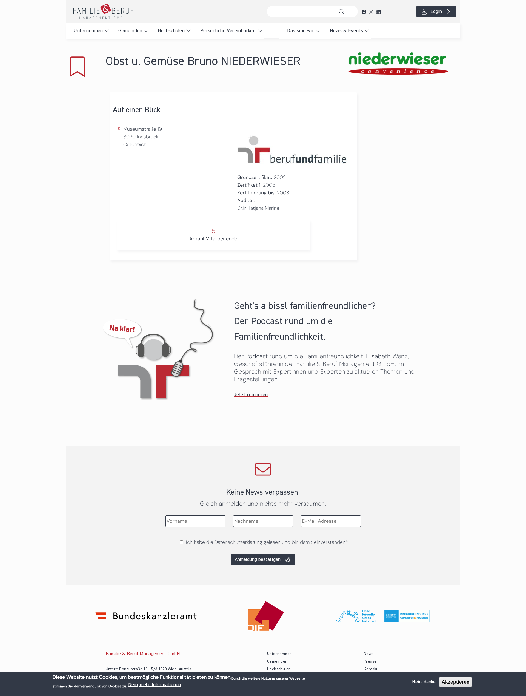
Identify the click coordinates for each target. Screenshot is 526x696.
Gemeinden (130, 30)
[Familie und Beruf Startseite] (164, 11)
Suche (343, 11)
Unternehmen (88, 30)
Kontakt (371, 669)
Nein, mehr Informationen (154, 684)
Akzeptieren (456, 682)
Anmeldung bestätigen (258, 559)
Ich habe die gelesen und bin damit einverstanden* (267, 542)
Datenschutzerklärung (238, 542)
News (369, 654)
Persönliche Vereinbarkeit (228, 30)
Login (436, 11)
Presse (370, 661)
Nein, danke (424, 682)
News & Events (346, 30)
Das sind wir (300, 30)
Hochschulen (171, 30)
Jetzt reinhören (251, 394)
